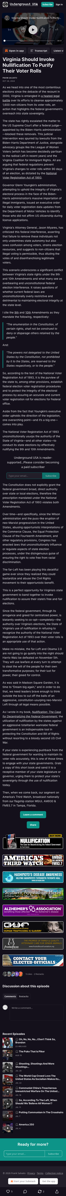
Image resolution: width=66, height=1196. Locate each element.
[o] (7, 1042)
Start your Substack (25, 1181)
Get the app (48, 1181)
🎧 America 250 (24, 1124)
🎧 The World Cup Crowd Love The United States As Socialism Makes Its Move (36, 1077)
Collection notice (54, 1173)
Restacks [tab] (23, 996)
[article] (33, 1043)
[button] (9, 30)
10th (28, 312)
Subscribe (47, 4)
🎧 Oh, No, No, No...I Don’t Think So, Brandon (35, 1041)
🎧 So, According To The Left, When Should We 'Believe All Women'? (36, 1102)
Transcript (41, 50)
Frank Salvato (10, 78)
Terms (40, 1173)
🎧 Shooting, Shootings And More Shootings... (34, 1065)
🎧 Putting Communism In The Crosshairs (39, 1112)
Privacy (31, 1173)
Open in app (16, 50)
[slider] (29, 40)
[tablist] (16, 996)
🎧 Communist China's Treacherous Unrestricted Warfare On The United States (36, 1089)
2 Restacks (39, 974)
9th (16, 312)
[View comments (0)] (25, 1191)
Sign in (59, 4)
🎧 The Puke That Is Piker (30, 1051)
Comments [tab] (10, 996)
